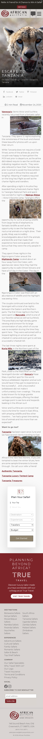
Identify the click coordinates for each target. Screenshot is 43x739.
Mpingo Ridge (33, 195)
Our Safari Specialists (14, 663)
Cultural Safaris (11, 644)
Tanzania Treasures (12, 481)
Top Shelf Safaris (12, 655)
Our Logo (8, 669)
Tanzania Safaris (30, 619)
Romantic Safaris (12, 649)
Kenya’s (29, 374)
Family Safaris (10, 647)
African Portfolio (14, 13)
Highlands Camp (10, 259)
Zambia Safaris (29, 625)
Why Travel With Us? (14, 666)
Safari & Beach (11, 652)
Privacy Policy (10, 677)
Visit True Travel (21, 596)
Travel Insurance (12, 672)
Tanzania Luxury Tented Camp (17, 476)
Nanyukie (20, 315)
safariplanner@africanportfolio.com (21, 732)
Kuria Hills (7, 348)
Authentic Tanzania (12, 471)
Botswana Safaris (12, 613)
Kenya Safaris (10, 616)
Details (21, 7)
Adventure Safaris (12, 641)
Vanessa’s (7, 112)
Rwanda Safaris (11, 627)
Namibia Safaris (11, 625)
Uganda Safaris (29, 622)
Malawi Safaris (29, 627)
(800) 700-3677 (21, 729)
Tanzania (6, 432)
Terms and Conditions (14, 674)
